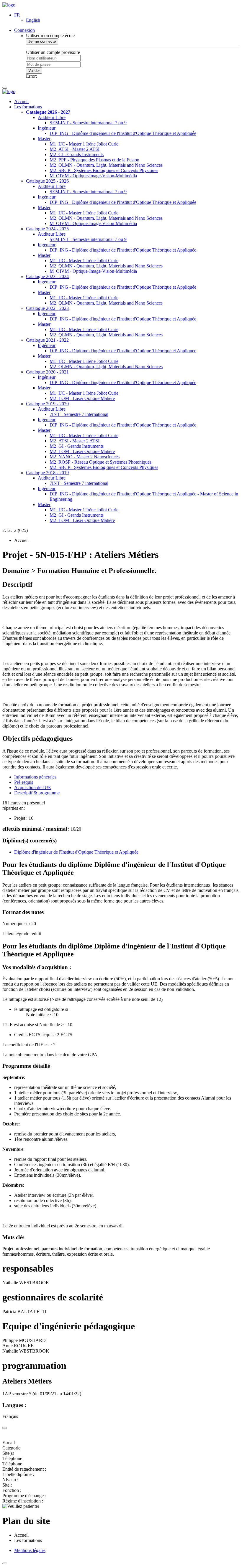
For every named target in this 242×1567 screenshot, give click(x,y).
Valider (34, 70)
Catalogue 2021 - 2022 (47, 340)
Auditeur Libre (52, 117)
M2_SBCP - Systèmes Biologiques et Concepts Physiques (104, 170)
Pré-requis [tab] (23, 782)
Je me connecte (42, 41)
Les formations (28, 106)
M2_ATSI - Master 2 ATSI (74, 149)
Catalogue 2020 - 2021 (47, 371)
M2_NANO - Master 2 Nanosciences (85, 456)
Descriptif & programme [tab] (37, 792)
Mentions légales (29, 1550)
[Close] (4, 1428)
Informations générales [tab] (35, 776)
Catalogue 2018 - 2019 (47, 472)
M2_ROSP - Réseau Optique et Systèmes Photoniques (100, 462)
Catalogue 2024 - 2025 (47, 228)
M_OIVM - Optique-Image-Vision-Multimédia (93, 175)
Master (44, 138)
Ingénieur (46, 127)
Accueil (21, 101)
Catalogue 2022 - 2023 (47, 308)
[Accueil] (8, 4)
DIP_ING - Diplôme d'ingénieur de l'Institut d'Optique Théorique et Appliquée (123, 133)
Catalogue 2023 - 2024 (47, 276)
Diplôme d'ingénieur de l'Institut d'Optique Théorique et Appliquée (76, 851)
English (33, 20)
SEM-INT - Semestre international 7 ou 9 (88, 122)
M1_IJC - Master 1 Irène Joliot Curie (84, 143)
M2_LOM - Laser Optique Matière (82, 398)
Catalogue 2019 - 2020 (47, 403)
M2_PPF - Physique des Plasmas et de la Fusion (94, 159)
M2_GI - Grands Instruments (77, 154)
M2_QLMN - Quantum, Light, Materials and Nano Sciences (106, 165)
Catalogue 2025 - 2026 (47, 181)
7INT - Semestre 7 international (79, 414)
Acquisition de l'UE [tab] (32, 787)
